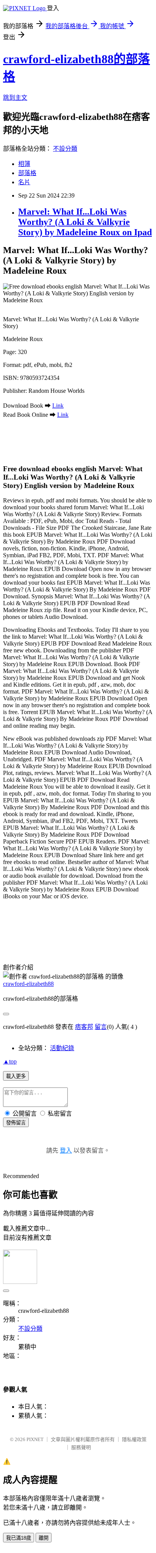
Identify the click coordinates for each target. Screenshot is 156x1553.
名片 (24, 182)
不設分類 (65, 148)
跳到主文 (15, 97)
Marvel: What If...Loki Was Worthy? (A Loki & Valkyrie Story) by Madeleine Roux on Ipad (85, 222)
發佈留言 (16, 1123)
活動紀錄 (62, 1048)
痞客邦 (84, 1027)
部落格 (27, 173)
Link (58, 405)
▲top (10, 1061)
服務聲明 (81, 1447)
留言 (101, 1027)
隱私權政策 (134, 1439)
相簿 (24, 164)
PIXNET (35, 1439)
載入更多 (16, 1076)
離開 (43, 1538)
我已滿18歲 (18, 1538)
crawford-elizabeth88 (28, 984)
